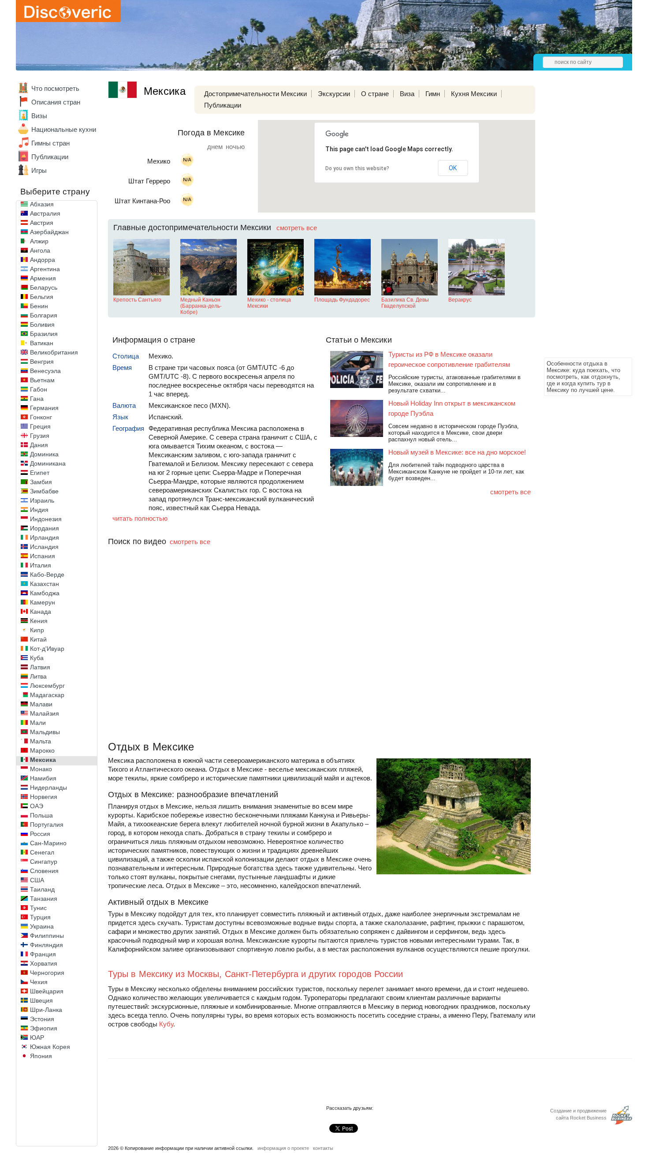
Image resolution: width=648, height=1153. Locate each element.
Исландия (44, 546)
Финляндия (46, 944)
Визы (39, 115)
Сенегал (42, 852)
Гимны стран (50, 143)
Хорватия (43, 963)
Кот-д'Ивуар (47, 648)
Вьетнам (42, 380)
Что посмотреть (55, 88)
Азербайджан (49, 231)
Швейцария (46, 991)
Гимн (432, 93)
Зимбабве (44, 491)
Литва (38, 676)
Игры (39, 170)
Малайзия (44, 713)
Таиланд (42, 889)
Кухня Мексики (474, 93)
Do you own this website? (357, 168)
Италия (40, 565)
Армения (43, 278)
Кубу (166, 1024)
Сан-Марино (48, 843)
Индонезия (46, 518)
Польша (41, 815)
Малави (41, 704)
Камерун (42, 602)
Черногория (47, 972)
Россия (40, 833)
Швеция (41, 1000)
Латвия (40, 667)
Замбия (41, 481)
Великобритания (54, 352)
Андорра (42, 259)
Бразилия (44, 333)
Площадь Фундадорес (342, 300)
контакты (323, 1148)
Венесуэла (45, 370)
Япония (41, 1056)
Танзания (43, 898)
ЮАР (37, 1037)
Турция (40, 917)
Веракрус (460, 300)
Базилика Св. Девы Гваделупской (405, 303)
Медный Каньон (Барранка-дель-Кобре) (201, 306)
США (37, 880)
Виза (407, 93)
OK (453, 168)
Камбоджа (45, 593)
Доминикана (48, 463)
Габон (38, 389)
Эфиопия (43, 1028)
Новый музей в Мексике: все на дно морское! (457, 452)
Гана (37, 398)
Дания (39, 444)
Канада (40, 611)
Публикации (49, 156)
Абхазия (42, 204)
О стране (375, 93)
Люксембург (47, 685)
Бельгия (41, 296)
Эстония (42, 1018)
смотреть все (296, 227)
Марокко (42, 750)
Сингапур (43, 861)
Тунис (38, 907)
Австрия (41, 222)
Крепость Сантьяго (137, 300)
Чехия (39, 981)
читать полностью (140, 518)
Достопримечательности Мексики (255, 93)
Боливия (42, 324)
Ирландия (44, 537)
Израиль (42, 500)
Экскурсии (334, 93)
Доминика (44, 454)
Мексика (43, 759)
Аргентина (45, 268)
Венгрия (42, 361)
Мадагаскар (47, 694)
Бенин (39, 306)
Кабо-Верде (47, 574)
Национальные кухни (63, 129)
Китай (38, 639)
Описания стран (55, 102)
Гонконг (41, 417)
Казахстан (44, 583)
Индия (39, 509)
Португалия (46, 824)
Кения (39, 620)
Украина (42, 926)
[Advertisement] (579, 223)
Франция (43, 954)
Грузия (39, 435)
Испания (42, 556)
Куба (37, 657)
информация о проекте (283, 1148)
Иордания (44, 528)
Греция (40, 426)
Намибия (43, 778)
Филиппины (47, 935)
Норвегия (43, 796)
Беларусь (43, 287)
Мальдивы (45, 731)
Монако (41, 768)
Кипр (37, 630)
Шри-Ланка (46, 1009)
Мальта (40, 741)
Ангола (40, 250)
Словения (44, 870)
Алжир (39, 241)
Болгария (43, 315)
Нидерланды (48, 787)
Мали (38, 722)
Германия (44, 407)
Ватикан (41, 343)
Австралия (45, 213)
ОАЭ (36, 806)
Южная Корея (50, 1046)
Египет (39, 472)
